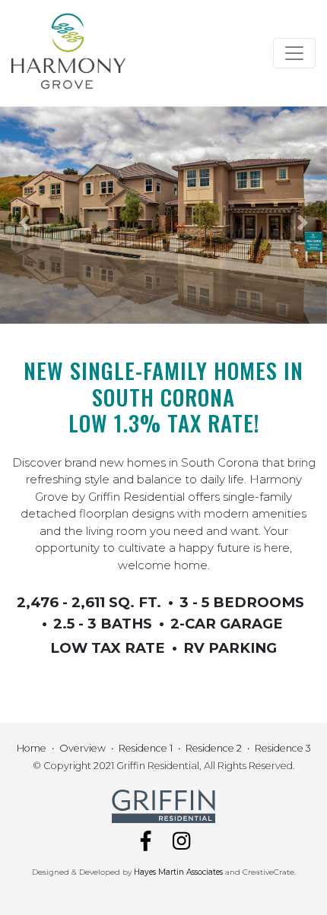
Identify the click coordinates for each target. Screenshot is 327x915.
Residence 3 (283, 748)
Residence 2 (214, 748)
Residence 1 (146, 748)
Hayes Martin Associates (178, 872)
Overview (82, 748)
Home (31, 748)
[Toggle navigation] (294, 53)
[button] (24, 223)
